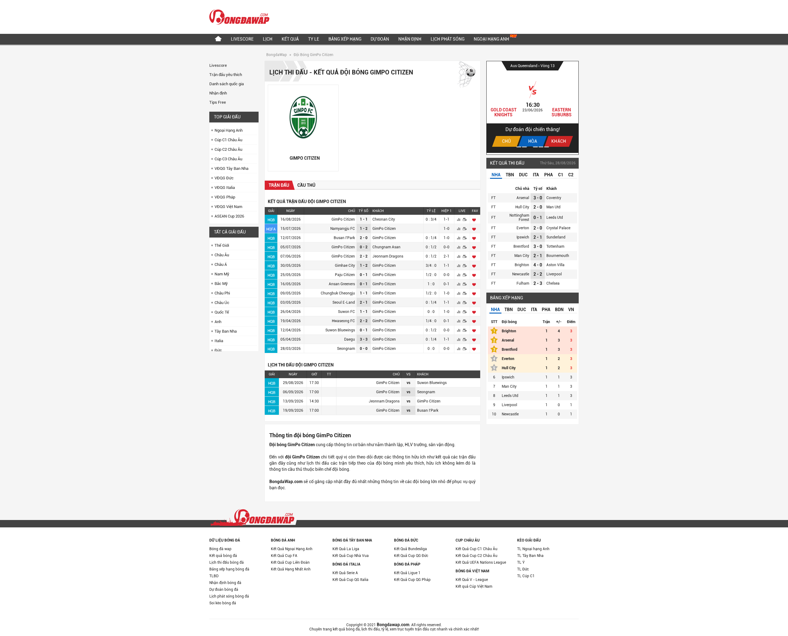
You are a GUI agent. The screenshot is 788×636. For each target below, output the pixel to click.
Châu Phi (222, 293)
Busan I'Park (344, 238)
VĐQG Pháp (225, 197)
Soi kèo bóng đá (222, 603)
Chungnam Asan (386, 247)
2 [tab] (524, 146)
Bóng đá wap (220, 549)
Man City (521, 256)
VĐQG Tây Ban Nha (231, 168)
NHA (496, 174)
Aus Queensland (524, 66)
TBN (510, 174)
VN (571, 309)
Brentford (521, 246)
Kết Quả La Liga (345, 549)
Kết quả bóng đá (223, 556)
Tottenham (555, 246)
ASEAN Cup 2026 (229, 216)
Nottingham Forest (519, 217)
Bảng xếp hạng (344, 39)
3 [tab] (530, 146)
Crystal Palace (558, 228)
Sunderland (555, 237)
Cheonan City (383, 219)
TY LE (313, 39)
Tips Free (217, 102)
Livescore (242, 39)
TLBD (214, 576)
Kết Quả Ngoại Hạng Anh (291, 549)
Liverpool (554, 274)
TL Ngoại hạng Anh (533, 549)
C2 (570, 174)
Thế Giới (222, 245)
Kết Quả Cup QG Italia (350, 580)
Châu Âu (222, 255)
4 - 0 (537, 264)
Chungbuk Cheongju (338, 293)
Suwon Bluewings (340, 330)
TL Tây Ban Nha (530, 556)
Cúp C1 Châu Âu (228, 140)
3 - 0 (537, 197)
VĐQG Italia (225, 187)
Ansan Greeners (342, 284)
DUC (523, 174)
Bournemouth (557, 256)
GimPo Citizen (343, 219)
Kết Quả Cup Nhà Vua (350, 556)
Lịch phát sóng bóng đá (229, 596)
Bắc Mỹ (221, 283)
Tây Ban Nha (226, 331)
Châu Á (221, 264)
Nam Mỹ (222, 274)
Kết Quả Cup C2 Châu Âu (476, 556)
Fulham (523, 283)
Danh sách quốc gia (226, 84)
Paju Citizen (345, 275)
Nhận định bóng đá (225, 583)
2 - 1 (537, 237)
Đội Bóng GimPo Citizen (313, 55)
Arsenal (523, 198)
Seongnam (346, 348)
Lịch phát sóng (447, 39)
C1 (560, 174)
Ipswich (523, 237)
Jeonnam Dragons (387, 256)
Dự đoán (380, 39)
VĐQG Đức (224, 178)
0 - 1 (537, 217)
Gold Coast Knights (504, 112)
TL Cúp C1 (526, 576)
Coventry (553, 198)
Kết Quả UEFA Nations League (481, 562)
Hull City (522, 207)
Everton (523, 228)
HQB (271, 220)
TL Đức (523, 569)
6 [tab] (546, 146)
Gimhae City (345, 265)
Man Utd (553, 207)
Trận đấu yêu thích (225, 74)
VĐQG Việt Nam (228, 206)
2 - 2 (537, 274)
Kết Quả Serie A (345, 573)
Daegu (349, 339)
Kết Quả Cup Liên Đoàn (290, 562)
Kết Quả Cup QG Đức (411, 556)
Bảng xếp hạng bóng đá (229, 569)
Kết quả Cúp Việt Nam (474, 586)
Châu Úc (222, 302)
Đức (218, 350)
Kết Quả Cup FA (284, 556)
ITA (536, 174)
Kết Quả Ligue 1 (407, 573)
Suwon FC (346, 312)
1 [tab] (519, 146)
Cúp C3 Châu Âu (228, 159)
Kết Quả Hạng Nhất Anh (291, 569)
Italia (219, 340)
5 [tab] (541, 146)
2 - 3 (537, 283)
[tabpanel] (532, 107)
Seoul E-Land (343, 302)
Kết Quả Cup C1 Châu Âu (476, 549)
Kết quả (290, 39)
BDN (559, 309)
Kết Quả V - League (472, 580)
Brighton (522, 265)
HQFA (271, 229)
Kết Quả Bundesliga (410, 549)
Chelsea (553, 283)
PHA (548, 174)
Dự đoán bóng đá (223, 589)
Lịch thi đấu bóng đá (226, 562)
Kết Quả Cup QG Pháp (412, 580)
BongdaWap (276, 55)
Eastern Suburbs (562, 112)
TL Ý (521, 562)
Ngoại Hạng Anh (492, 39)
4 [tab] (535, 146)
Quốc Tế (222, 312)
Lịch (267, 39)
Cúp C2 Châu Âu (228, 149)
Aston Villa (555, 265)
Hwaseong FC (343, 321)
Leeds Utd (554, 217)
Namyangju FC (342, 228)
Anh (218, 321)
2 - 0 (537, 207)
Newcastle (520, 274)
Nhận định (409, 39)
